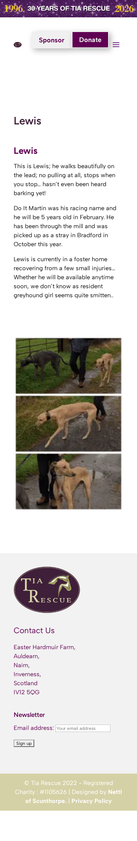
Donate (90, 40)
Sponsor (52, 40)
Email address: (35, 728)
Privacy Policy (91, 801)
